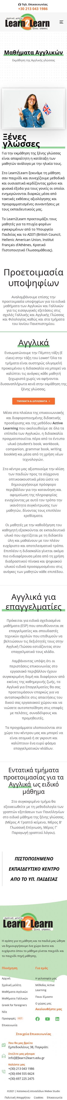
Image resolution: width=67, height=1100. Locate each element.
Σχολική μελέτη (11, 985)
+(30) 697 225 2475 (21, 1079)
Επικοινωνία (9, 1025)
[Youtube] (47, 1019)
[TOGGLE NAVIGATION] (53, 22)
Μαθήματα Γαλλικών (15, 998)
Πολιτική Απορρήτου (17, 1097)
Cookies (38, 1097)
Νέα (4, 1012)
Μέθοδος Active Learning (45, 987)
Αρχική (6, 978)
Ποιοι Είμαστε (44, 996)
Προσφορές (12, 1018)
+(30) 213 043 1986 (21, 1069)
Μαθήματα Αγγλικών (15, 991)
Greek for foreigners (14, 1005)
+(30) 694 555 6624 (21, 1074)
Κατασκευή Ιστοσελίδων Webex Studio (38, 1091)
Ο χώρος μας (43, 1003)
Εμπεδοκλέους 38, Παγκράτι (28, 1047)
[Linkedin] (57, 1019)
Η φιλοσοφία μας (46, 978)
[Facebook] (37, 1019)
